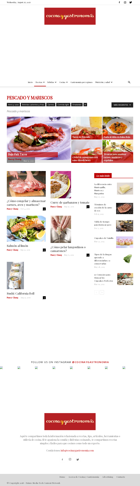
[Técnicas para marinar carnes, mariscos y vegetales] (117, 150)
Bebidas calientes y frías (33, 104)
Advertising (107, 476)
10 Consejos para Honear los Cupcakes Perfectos (103, 277)
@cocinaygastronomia (90, 362)
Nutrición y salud (102, 82)
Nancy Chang (14, 159)
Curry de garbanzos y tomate (70, 202)
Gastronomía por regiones (81, 82)
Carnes (51, 104)
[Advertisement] (70, 52)
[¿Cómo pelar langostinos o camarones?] (70, 229)
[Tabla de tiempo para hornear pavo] (124, 226)
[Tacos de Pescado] (86, 132)
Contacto (120, 476)
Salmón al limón (17, 246)
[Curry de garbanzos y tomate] (70, 184)
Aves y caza (13, 104)
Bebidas (50, 82)
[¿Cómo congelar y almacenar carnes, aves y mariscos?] (26, 184)
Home (62, 476)
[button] (129, 82)
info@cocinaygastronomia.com (77, 450)
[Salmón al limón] (26, 228)
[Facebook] (119, 2)
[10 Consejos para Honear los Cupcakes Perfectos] (125, 279)
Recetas (39, 82)
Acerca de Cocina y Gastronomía (83, 476)
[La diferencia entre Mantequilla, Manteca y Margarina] (125, 189)
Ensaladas (77, 104)
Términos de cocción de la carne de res (103, 207)
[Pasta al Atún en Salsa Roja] (117, 127)
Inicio (30, 82)
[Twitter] (130, 2)
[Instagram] (125, 2)
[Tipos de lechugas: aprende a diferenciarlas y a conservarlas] (127, 259)
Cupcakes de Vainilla (103, 238)
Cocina (62, 82)
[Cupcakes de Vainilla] (124, 242)
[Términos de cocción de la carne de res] (124, 208)
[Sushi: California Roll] (26, 275)
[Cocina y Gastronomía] (70, 16)
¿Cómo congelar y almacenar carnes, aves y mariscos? (26, 202)
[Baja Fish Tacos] (39, 138)
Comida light (63, 104)
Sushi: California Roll (20, 293)
